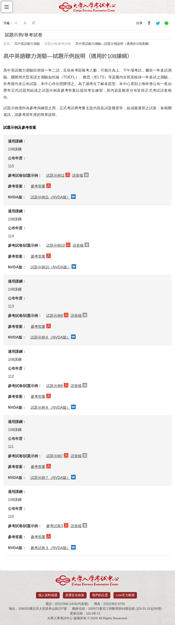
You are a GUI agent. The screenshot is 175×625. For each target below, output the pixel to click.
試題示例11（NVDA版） (50, 197)
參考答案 (38, 186)
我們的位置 (100, 595)
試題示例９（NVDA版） (50, 337)
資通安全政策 (74, 595)
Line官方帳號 (125, 595)
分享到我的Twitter (158, 23)
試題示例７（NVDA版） (50, 478)
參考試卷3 (54, 526)
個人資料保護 (47, 595)
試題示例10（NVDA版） (51, 267)
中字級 (25, 23)
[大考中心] (87, 8)
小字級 (16, 23)
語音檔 (77, 175)
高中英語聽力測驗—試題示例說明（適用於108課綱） (113, 43)
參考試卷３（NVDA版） (50, 548)
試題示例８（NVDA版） (50, 407)
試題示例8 (54, 386)
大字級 (34, 23)
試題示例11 (55, 175)
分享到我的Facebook (149, 23)
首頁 (6, 43)
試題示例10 (55, 245)
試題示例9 (54, 316)
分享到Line (166, 23)
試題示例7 (54, 456)
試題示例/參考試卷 (57, 43)
